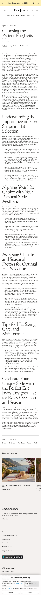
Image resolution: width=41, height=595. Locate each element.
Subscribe (5, 519)
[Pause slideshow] (33, 3)
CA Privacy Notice (8, 572)
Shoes (23, 16)
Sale (33, 16)
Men (28, 16)
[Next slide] (38, 3)
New (8, 16)
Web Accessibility (8, 568)
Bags (17, 16)
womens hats (20, 425)
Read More (6, 489)
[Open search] (9, 10)
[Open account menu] (32, 10)
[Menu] (4, 10)
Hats (12, 16)
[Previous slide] (2, 3)
